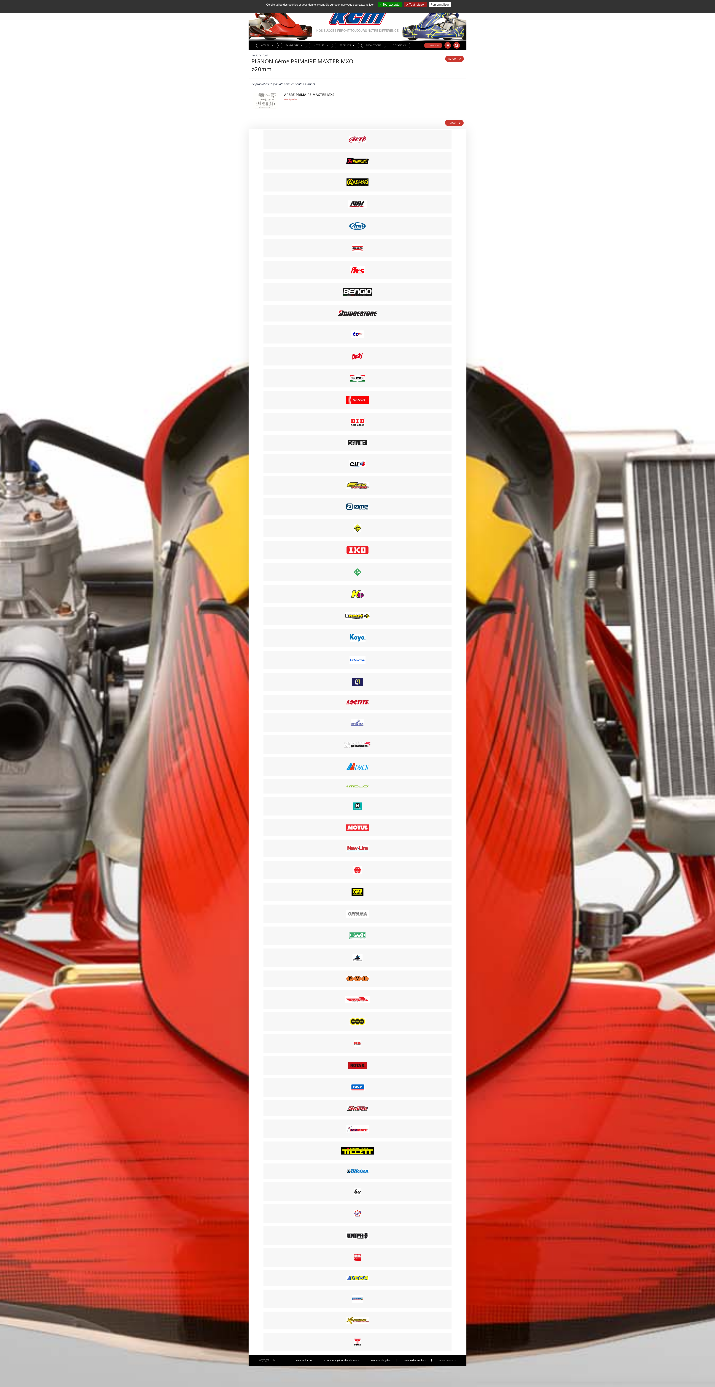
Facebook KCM (304, 1360)
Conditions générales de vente (341, 1360)
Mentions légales (381, 1360)
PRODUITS (345, 45)
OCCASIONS (399, 45)
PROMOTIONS (373, 45)
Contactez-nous (447, 1360)
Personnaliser (439, 4)
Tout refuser (417, 4)
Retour (452, 58)
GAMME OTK (291, 45)
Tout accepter (391, 4)
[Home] (357, 14)
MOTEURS (319, 45)
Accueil (265, 45)
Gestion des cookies (414, 1360)
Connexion (433, 45)
